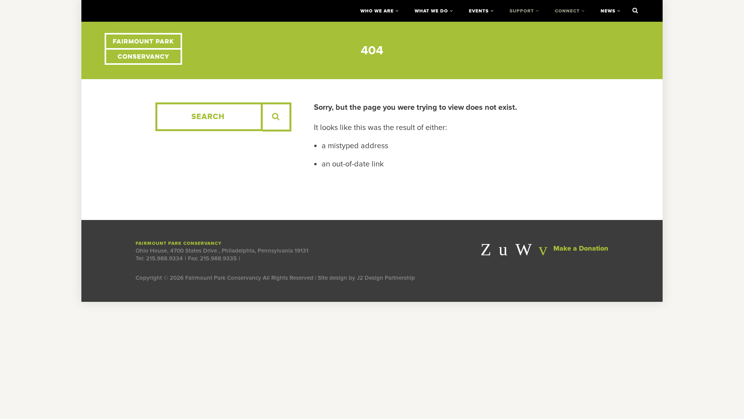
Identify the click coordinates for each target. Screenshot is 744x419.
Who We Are (377, 11)
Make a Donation (579, 248)
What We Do (431, 11)
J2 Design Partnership (386, 277)
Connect (567, 11)
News (608, 11)
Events (479, 11)
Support (522, 11)
